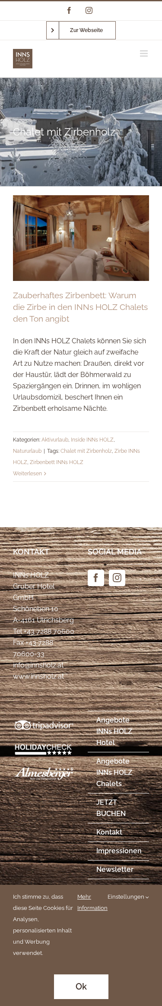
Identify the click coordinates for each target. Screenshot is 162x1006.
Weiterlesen (27, 474)
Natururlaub (27, 451)
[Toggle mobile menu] (144, 53)
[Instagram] (117, 578)
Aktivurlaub (54, 440)
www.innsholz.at (38, 676)
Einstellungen (127, 896)
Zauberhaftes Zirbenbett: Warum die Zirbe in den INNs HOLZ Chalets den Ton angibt (80, 306)
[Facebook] (96, 578)
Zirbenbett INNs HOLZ (56, 462)
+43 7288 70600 (49, 631)
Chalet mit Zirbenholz (86, 451)
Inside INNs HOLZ (92, 440)
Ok (81, 986)
